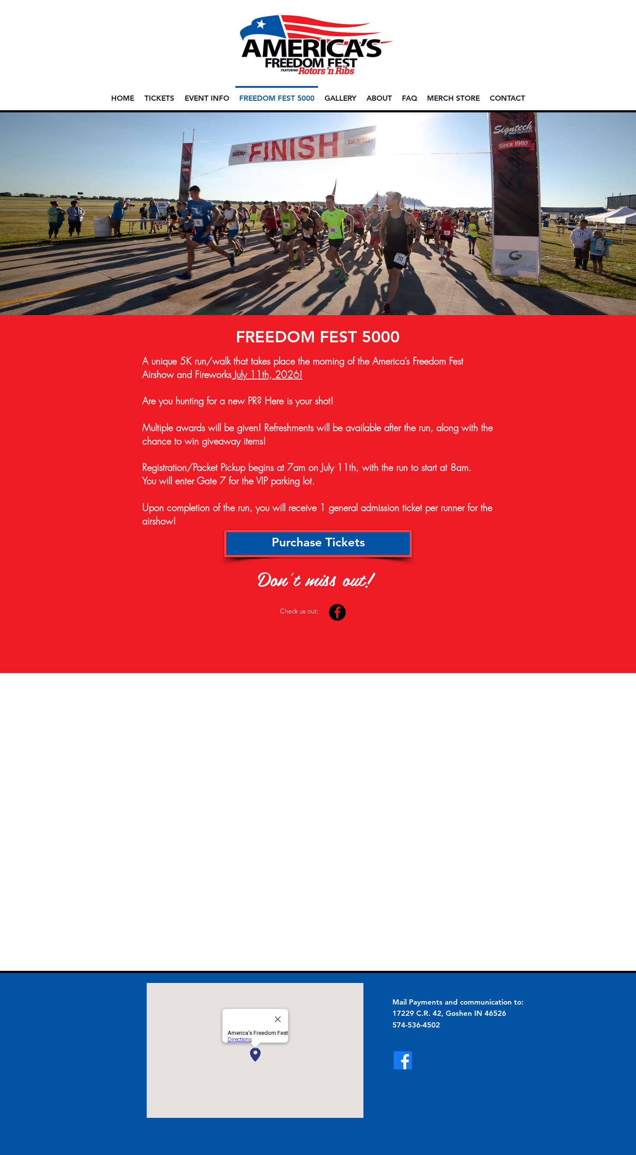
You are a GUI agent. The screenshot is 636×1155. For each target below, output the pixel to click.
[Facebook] (337, 612)
